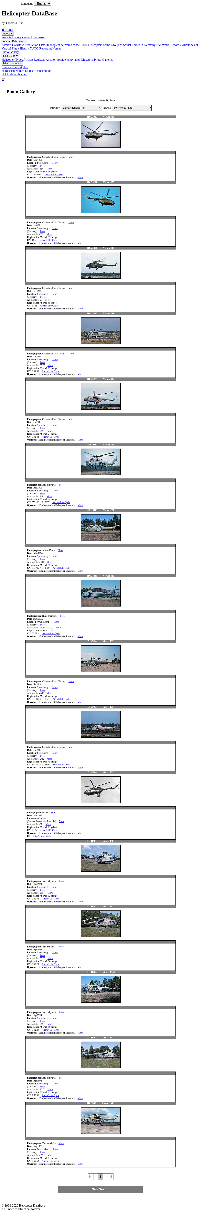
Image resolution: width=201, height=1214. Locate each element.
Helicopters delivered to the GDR (66, 45)
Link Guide (9, 55)
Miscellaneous (11, 63)
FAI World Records (168, 45)
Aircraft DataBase (13, 41)
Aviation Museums (81, 59)
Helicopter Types (12, 59)
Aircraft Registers (34, 59)
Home (9, 29)
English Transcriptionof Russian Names (15, 69)
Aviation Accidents (57, 59)
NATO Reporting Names (45, 48)
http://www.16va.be (42, 836)
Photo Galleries (103, 59)
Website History (11, 37)
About (7, 33)
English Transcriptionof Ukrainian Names (26, 72)
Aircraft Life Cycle (54, 174)
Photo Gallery (10, 52)
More (71, 157)
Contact (27, 37)
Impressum (39, 37)
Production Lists (35, 45)
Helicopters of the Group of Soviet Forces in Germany (121, 45)
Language (27, 3)
